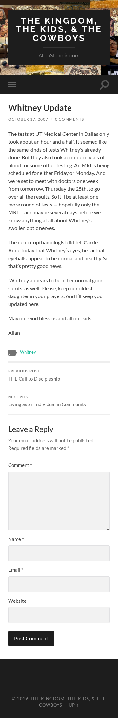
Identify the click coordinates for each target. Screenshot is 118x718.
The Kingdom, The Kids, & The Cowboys (59, 29)
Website (17, 601)
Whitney (28, 352)
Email (15, 570)
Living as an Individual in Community (47, 401)
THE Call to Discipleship (34, 375)
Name (16, 539)
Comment (20, 465)
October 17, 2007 (28, 119)
